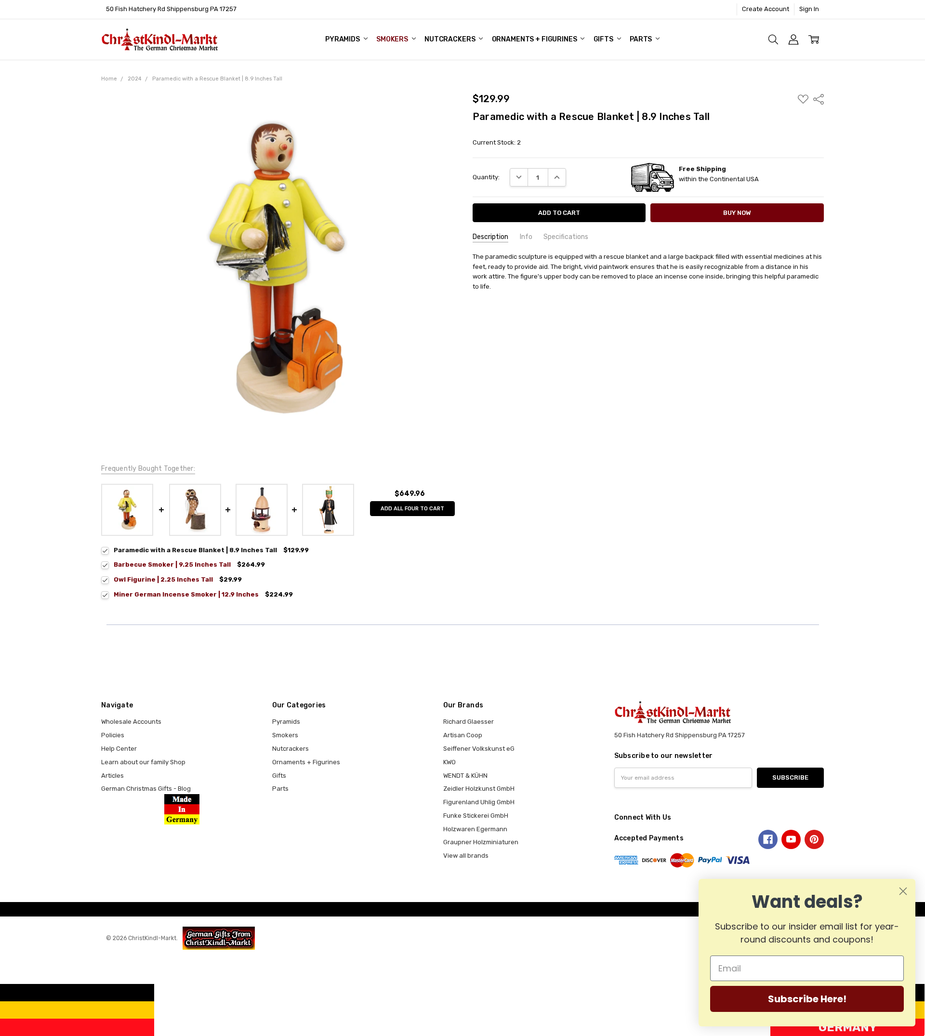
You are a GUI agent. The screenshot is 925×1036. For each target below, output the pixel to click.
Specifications (565, 237)
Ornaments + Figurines (535, 39)
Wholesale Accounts (131, 721)
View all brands (466, 855)
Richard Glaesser (468, 721)
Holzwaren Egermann (475, 829)
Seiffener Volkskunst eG (479, 748)
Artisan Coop (462, 735)
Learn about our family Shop (143, 762)
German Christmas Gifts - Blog (146, 788)
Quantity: (486, 177)
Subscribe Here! (807, 999)
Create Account (765, 9)
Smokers (393, 39)
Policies (112, 735)
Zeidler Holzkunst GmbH (479, 788)
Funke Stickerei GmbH (475, 815)
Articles (112, 775)
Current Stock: (497, 142)
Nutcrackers (450, 39)
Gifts (604, 39)
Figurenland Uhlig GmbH (479, 802)
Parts (641, 39)
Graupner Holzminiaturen (480, 842)
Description (490, 237)
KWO (449, 762)
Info (526, 237)
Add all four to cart (412, 508)
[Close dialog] (903, 891)
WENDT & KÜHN (465, 775)
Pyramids (343, 39)
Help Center (119, 748)
